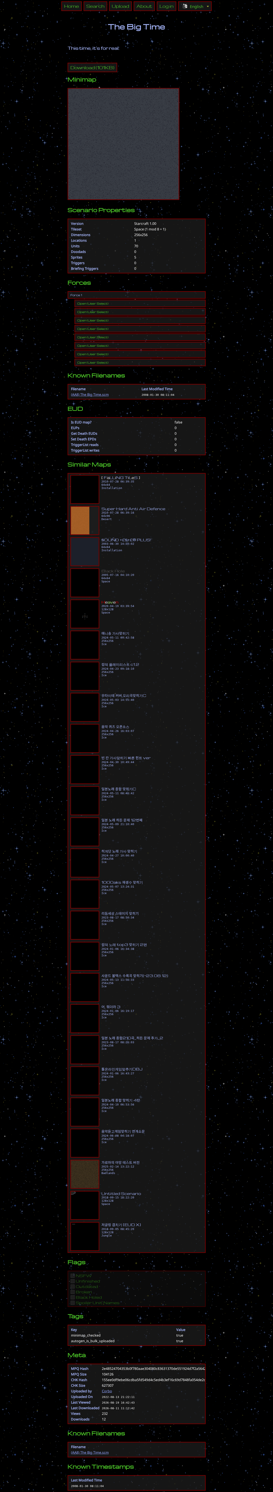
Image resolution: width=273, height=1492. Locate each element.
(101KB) (92, 67)
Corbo (107, 1391)
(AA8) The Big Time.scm (90, 394)
